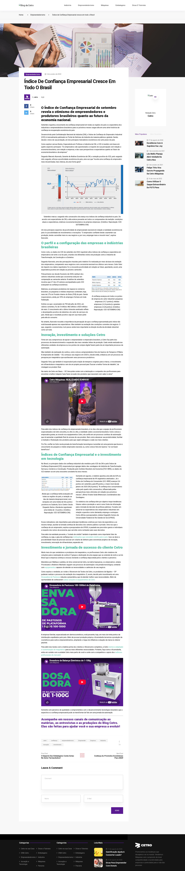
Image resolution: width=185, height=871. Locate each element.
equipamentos (50, 567)
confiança (54, 740)
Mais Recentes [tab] (155, 134)
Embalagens (120, 5)
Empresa (93, 740)
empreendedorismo (68, 740)
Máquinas (105, 5)
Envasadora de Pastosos (50, 577)
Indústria (67, 5)
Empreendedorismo (86, 5)
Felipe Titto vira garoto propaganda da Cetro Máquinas (155, 171)
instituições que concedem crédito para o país (90, 537)
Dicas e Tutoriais (139, 5)
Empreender (82, 740)
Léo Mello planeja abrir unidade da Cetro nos (155, 157)
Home (21, 15)
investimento (57, 744)
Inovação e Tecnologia (24, 862)
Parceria (41, 866)
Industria (103, 740)
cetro (36, 97)
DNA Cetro (25, 853)
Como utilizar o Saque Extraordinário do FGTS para (156, 184)
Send (117, 810)
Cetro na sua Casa (27, 849)
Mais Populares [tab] (141, 134)
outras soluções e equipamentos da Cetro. (79, 580)
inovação (46, 744)
